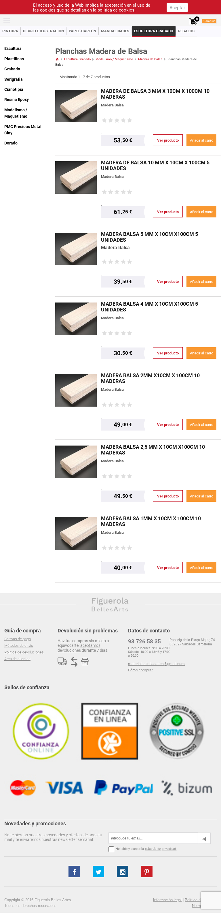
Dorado (11, 143)
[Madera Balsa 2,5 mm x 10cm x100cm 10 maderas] (76, 462)
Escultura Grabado (153, 31)
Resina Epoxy (16, 99)
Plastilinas (14, 59)
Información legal (167, 900)
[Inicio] (57, 59)
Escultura (13, 48)
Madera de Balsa (150, 59)
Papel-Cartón (82, 31)
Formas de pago (17, 639)
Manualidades (115, 31)
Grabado (12, 69)
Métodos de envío (18, 645)
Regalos (186, 31)
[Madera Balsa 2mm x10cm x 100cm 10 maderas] (76, 390)
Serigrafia (13, 79)
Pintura (10, 31)
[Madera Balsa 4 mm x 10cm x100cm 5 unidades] (76, 319)
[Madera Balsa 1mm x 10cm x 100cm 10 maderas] (76, 533)
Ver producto (168, 140)
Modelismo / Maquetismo (15, 113)
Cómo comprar (140, 670)
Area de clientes (17, 659)
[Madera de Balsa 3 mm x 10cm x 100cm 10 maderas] (76, 106)
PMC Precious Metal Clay (22, 129)
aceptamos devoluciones (79, 647)
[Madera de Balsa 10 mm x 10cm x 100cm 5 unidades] (76, 177)
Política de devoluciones (24, 652)
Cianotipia (13, 89)
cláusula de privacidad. (161, 849)
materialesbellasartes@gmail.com (156, 664)
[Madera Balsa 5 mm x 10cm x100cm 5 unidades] (76, 249)
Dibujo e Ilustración (43, 31)
